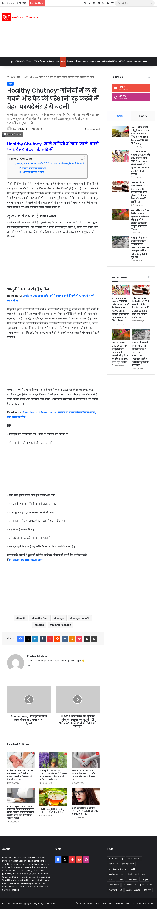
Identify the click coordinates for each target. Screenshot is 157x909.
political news (146, 884)
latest (120, 879)
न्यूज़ (11, 61)
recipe (40, 624)
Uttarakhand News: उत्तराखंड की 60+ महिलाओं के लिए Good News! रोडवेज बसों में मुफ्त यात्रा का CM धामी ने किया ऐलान (140, 163)
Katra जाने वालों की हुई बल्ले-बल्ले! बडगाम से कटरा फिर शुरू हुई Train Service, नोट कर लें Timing (140, 135)
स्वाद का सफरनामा (134, 61)
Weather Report (115, 890)
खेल (57, 61)
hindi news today (116, 874)
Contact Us (148, 903)
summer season (61, 624)
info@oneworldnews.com (26, 559)
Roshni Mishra (19, 129)
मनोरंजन (50, 61)
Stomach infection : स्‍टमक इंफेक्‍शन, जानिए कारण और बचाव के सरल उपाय (84, 775)
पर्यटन (85, 61)
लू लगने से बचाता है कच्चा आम (34, 168)
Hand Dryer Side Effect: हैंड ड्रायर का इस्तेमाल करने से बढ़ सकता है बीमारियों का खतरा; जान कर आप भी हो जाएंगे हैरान (20, 812)
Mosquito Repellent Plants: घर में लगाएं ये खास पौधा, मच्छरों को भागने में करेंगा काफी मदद (53, 775)
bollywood (113, 864)
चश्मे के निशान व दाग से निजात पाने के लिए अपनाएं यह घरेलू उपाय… (85, 810)
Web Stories (109, 61)
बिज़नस (70, 61)
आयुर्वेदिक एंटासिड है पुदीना (33, 172)
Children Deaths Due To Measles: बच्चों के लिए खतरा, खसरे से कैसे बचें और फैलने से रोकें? (20, 775)
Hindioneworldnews (136, 874)
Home (12, 77)
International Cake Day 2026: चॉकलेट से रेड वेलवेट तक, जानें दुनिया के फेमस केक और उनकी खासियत (139, 192)
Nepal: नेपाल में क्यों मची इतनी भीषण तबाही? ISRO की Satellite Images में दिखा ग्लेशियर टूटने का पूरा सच (140, 247)
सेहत (63, 61)
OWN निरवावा (39, 61)
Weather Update (133, 890)
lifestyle (144, 879)
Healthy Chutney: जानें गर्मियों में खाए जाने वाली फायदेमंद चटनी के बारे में (50, 163)
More (122, 61)
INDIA (111, 879)
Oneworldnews (129, 884)
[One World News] (21, 17)
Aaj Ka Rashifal (134, 858)
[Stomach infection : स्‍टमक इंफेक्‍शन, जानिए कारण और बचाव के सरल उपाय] (86, 760)
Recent (143, 115)
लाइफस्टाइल (95, 61)
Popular (119, 115)
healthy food (40, 618)
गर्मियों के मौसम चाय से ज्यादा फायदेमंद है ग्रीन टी (51, 810)
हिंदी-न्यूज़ (147, 890)
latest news (132, 879)
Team (127, 903)
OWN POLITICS (23, 61)
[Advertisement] (106, 31)
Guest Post (108, 903)
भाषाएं (145, 61)
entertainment (128, 864)
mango (60, 618)
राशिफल (78, 61)
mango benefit (80, 618)
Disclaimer (137, 903)
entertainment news (117, 869)
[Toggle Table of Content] (80, 158)
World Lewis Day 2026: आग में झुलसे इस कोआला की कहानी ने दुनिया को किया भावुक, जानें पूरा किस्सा (140, 220)
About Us (119, 903)
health (21, 618)
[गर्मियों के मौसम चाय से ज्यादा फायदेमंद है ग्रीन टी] (53, 797)
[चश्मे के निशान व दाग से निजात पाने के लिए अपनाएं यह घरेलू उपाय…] (86, 796)
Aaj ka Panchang (116, 858)
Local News (114, 884)
